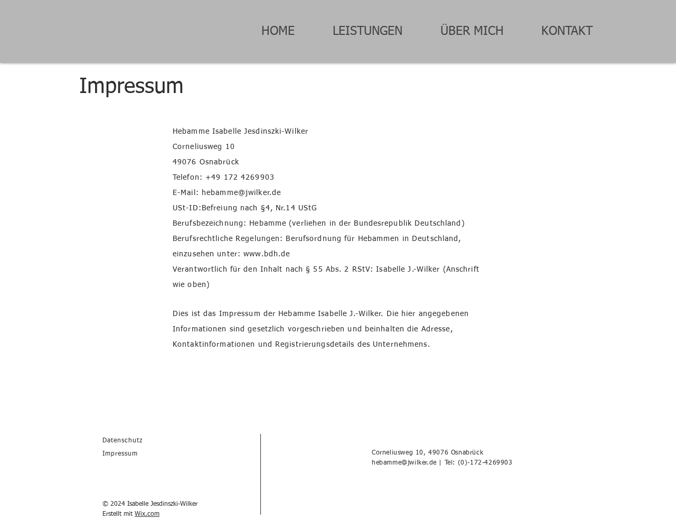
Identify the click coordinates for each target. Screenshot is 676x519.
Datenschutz (122, 441)
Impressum (120, 454)
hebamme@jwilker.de (404, 463)
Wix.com (147, 514)
